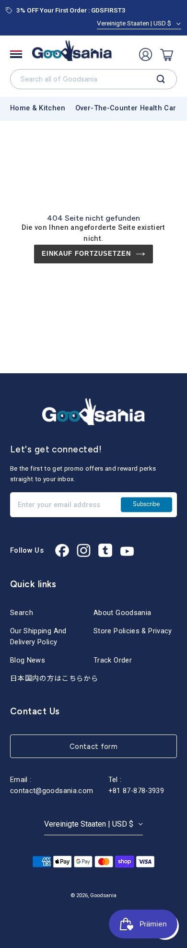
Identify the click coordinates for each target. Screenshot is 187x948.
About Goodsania (122, 612)
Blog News (27, 660)
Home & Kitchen (37, 108)
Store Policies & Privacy (133, 631)
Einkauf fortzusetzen (86, 253)
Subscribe (146, 504)
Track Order (113, 660)
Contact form (93, 746)
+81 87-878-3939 (136, 790)
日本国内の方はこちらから (54, 678)
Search (21, 612)
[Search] (160, 79)
